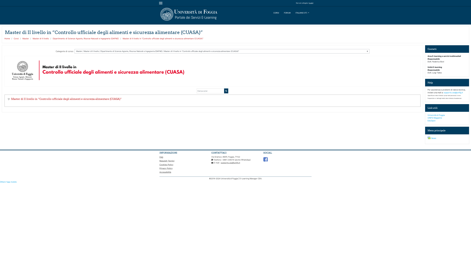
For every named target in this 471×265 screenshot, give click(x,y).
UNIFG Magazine (435, 118)
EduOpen (432, 120)
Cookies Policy (166, 164)
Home (7, 38)
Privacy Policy (166, 168)
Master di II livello (41, 38)
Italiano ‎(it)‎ (301, 13)
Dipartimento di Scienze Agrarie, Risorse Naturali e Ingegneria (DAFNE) (86, 38)
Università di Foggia (436, 115)
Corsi (276, 13)
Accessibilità (165, 172)
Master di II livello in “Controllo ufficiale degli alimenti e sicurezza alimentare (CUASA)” (163, 38)
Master (25, 38)
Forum (287, 13)
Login (311, 3)
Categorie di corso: (65, 51)
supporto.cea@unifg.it (453, 92)
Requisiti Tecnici (166, 161)
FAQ (161, 157)
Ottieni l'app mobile (8, 182)
